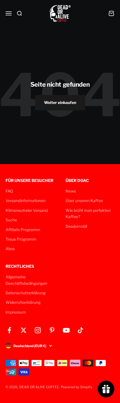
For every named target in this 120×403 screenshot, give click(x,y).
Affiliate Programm (23, 229)
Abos (10, 248)
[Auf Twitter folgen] (23, 330)
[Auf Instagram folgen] (38, 330)
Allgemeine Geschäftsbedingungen (26, 279)
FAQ (9, 191)
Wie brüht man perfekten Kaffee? (88, 213)
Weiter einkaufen (60, 102)
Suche (11, 219)
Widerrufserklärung (23, 302)
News (71, 191)
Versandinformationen (25, 200)
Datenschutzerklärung (25, 292)
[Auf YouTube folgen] (66, 330)
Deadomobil (76, 226)
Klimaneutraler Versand (27, 210)
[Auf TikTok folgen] (80, 330)
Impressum (16, 312)
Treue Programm (21, 239)
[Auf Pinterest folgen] (52, 330)
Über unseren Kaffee (84, 200)
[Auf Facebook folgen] (9, 330)
